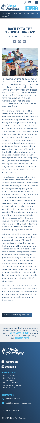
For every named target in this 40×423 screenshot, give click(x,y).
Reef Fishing (9, 378)
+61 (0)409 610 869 (19, 333)
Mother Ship (9, 388)
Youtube (10, 366)
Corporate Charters (12, 385)
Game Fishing (9, 380)
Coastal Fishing (10, 383)
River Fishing (9, 376)
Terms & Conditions (12, 411)
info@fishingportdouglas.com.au (18, 403)
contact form (22, 338)
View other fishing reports (16, 315)
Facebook (11, 361)
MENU (36, 2)
